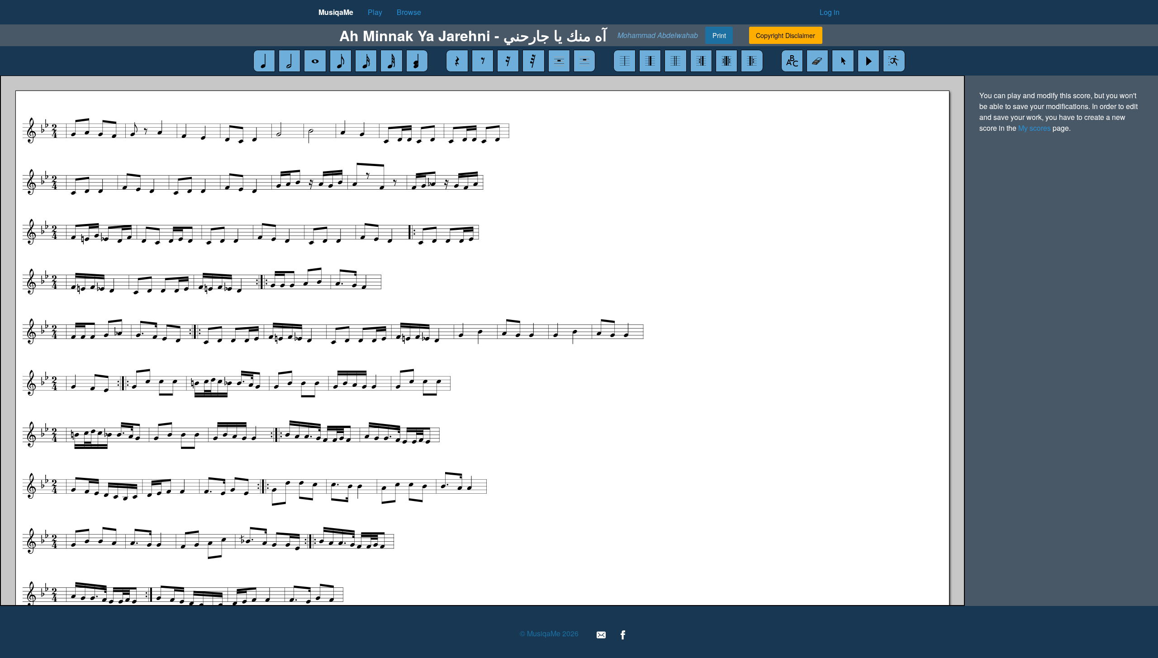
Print (719, 35)
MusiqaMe (335, 12)
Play (375, 12)
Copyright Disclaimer (785, 35)
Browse (409, 12)
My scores (1034, 128)
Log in (830, 12)
